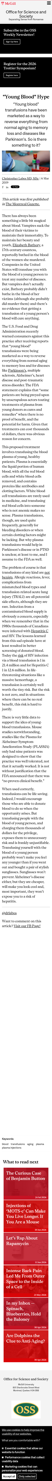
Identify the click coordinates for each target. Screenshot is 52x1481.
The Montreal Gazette (23, 204)
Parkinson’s (17, 370)
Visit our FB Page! (27, 926)
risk (20, 655)
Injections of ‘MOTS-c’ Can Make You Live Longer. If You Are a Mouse (26, 1217)
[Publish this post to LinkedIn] (7, 187)
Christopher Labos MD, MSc (20, 178)
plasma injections (11, 1147)
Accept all (9, 1476)
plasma (40, 1144)
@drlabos (9, 913)
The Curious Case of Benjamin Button (26, 1184)
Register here (12, 75)
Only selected (27, 1476)
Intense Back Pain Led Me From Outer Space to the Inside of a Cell (26, 1282)
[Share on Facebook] (2, 187)
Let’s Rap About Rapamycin (26, 1249)
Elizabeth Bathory (26, 245)
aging (30, 1144)
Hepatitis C (39, 631)
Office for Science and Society (26, 14)
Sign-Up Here (12, 41)
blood (5, 1144)
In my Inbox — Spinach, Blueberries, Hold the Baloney (26, 1314)
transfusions (18, 1144)
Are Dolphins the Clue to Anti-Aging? (26, 1347)
